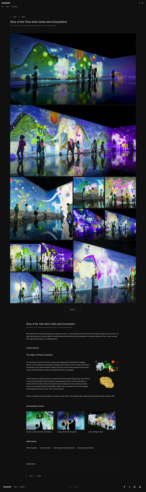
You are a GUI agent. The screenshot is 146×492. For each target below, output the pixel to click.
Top (2, 6)
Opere (7, 6)
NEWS (15, 487)
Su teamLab (14, 6)
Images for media (30, 463)
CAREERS (22, 487)
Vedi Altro (72, 309)
